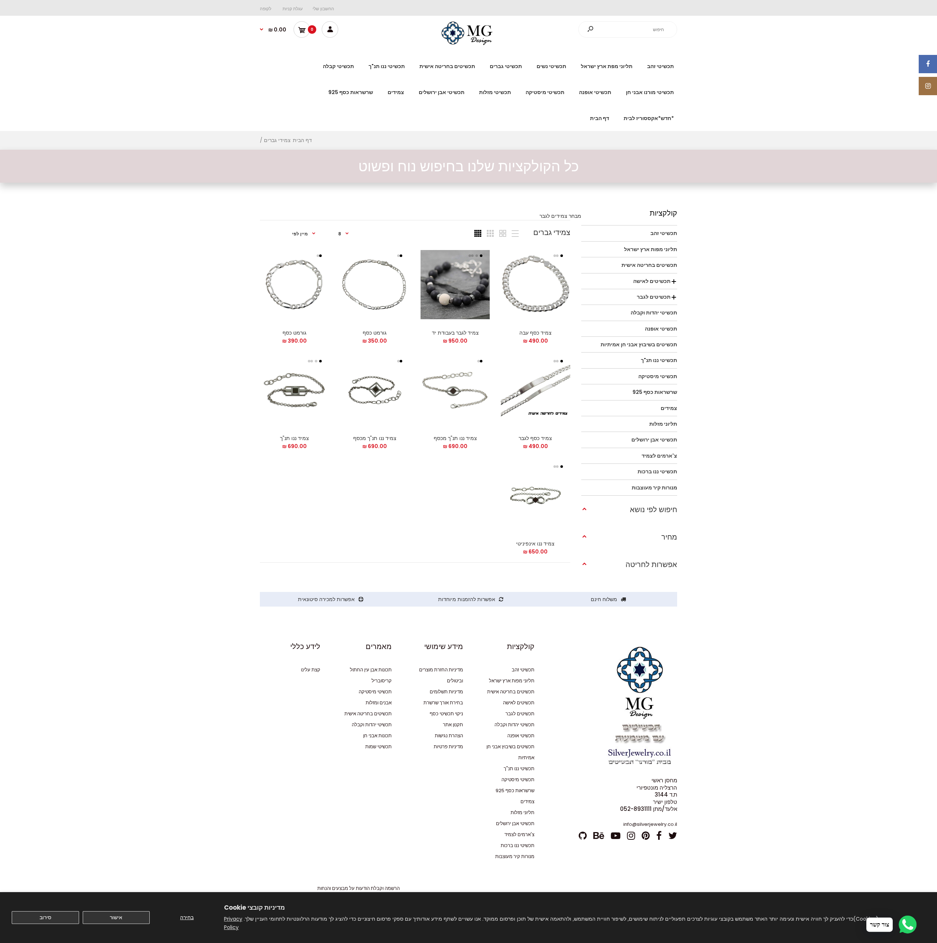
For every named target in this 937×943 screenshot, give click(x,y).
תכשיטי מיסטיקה (517, 779)
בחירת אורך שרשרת (443, 702)
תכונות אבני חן (377, 735)
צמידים (527, 801)
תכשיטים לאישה (518, 702)
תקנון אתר (453, 724)
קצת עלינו (310, 669)
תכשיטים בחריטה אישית (510, 691)
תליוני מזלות (522, 812)
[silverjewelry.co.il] (468, 43)
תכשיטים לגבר (519, 713)
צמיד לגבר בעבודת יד (455, 332)
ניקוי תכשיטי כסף (446, 713)
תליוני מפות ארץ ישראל (511, 680)
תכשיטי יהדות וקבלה (514, 724)
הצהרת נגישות (449, 735)
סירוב (45, 917)
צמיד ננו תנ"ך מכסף (455, 438)
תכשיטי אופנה (520, 735)
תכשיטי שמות (378, 746)
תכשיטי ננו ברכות (517, 845)
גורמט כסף (375, 332)
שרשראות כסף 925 (515, 790)
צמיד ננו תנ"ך (294, 438)
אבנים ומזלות (379, 702)
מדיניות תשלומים (446, 691)
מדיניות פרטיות (448, 746)
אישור (116, 917)
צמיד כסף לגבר (535, 438)
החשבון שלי (323, 8)
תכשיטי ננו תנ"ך (519, 768)
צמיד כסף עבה (535, 332)
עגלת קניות (293, 8)
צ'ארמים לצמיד (519, 834)
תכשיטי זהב (523, 669)
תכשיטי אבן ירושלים (515, 823)
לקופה (265, 8)
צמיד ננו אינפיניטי (535, 543)
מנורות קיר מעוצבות (514, 856)
